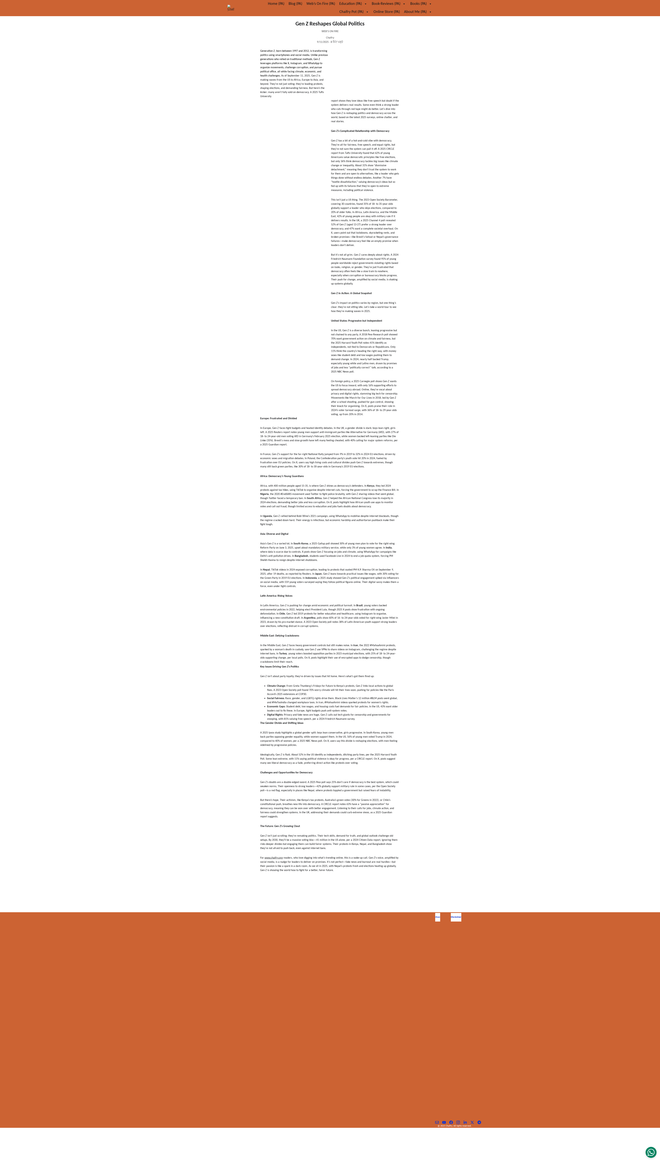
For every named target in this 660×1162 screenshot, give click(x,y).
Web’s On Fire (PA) (320, 4)
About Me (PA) (415, 12)
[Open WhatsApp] (651, 1152)
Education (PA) (350, 4)
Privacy (437, 917)
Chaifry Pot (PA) (351, 12)
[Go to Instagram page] (459, 1122)
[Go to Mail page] (438, 1122)
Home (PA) (276, 4)
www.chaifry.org (274, 858)
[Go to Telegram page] (479, 1122)
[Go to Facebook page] (452, 1122)
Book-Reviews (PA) (386, 4)
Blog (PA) (295, 4)
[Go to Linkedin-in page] (466, 1122)
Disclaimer (456, 917)
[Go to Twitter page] (473, 1122)
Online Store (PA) (386, 12)
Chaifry (330, 958)
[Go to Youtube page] (445, 1122)
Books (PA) (418, 4)
